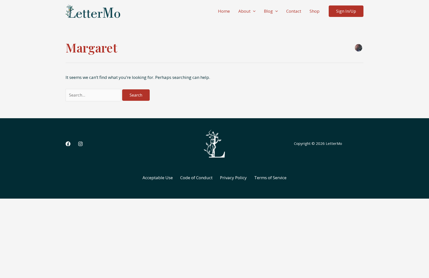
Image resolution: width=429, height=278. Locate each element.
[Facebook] (68, 143)
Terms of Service (270, 177)
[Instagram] (80, 143)
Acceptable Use (158, 177)
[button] (252, 11)
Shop (315, 11)
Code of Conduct (196, 177)
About (244, 11)
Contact (293, 11)
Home (224, 11)
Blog (268, 11)
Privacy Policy (233, 177)
